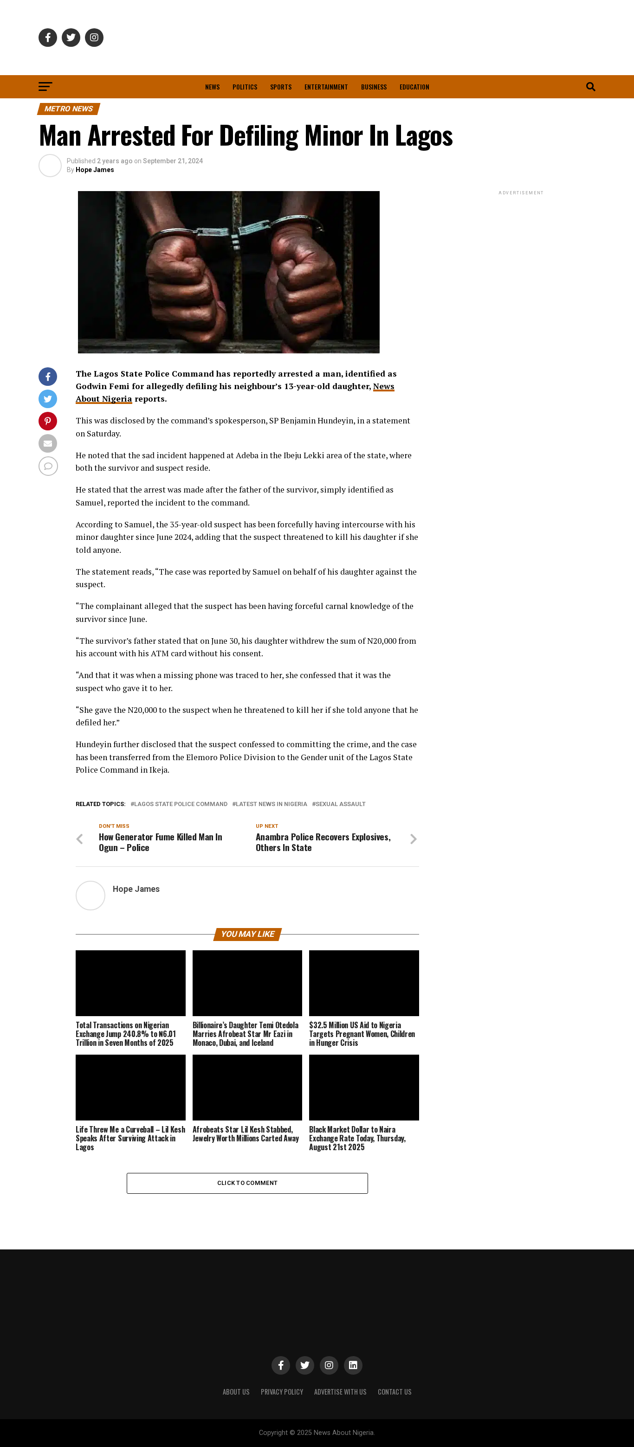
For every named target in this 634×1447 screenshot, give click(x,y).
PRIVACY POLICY (282, 1391)
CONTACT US (395, 1391)
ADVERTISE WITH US (340, 1391)
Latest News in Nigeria (271, 804)
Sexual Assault (341, 804)
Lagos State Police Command (180, 804)
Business (374, 86)
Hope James (95, 169)
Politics (245, 86)
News (212, 86)
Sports (280, 86)
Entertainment (326, 86)
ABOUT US (236, 1391)
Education (414, 86)
